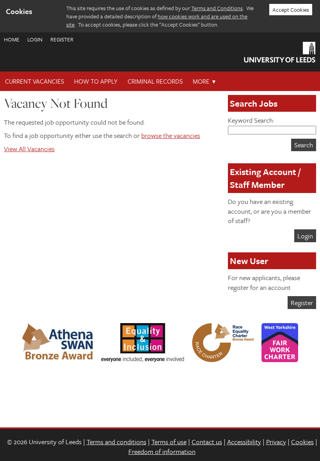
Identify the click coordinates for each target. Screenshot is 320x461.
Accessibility (244, 442)
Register (61, 39)
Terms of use (169, 442)
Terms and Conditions (217, 8)
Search (303, 145)
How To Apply (95, 81)
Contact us (207, 442)
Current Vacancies (34, 81)
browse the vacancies (170, 135)
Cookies (302, 442)
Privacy (276, 442)
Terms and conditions (116, 442)
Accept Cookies (290, 9)
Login (35, 39)
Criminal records (155, 81)
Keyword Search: (251, 120)
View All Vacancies (29, 149)
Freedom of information (162, 451)
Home (12, 39)
